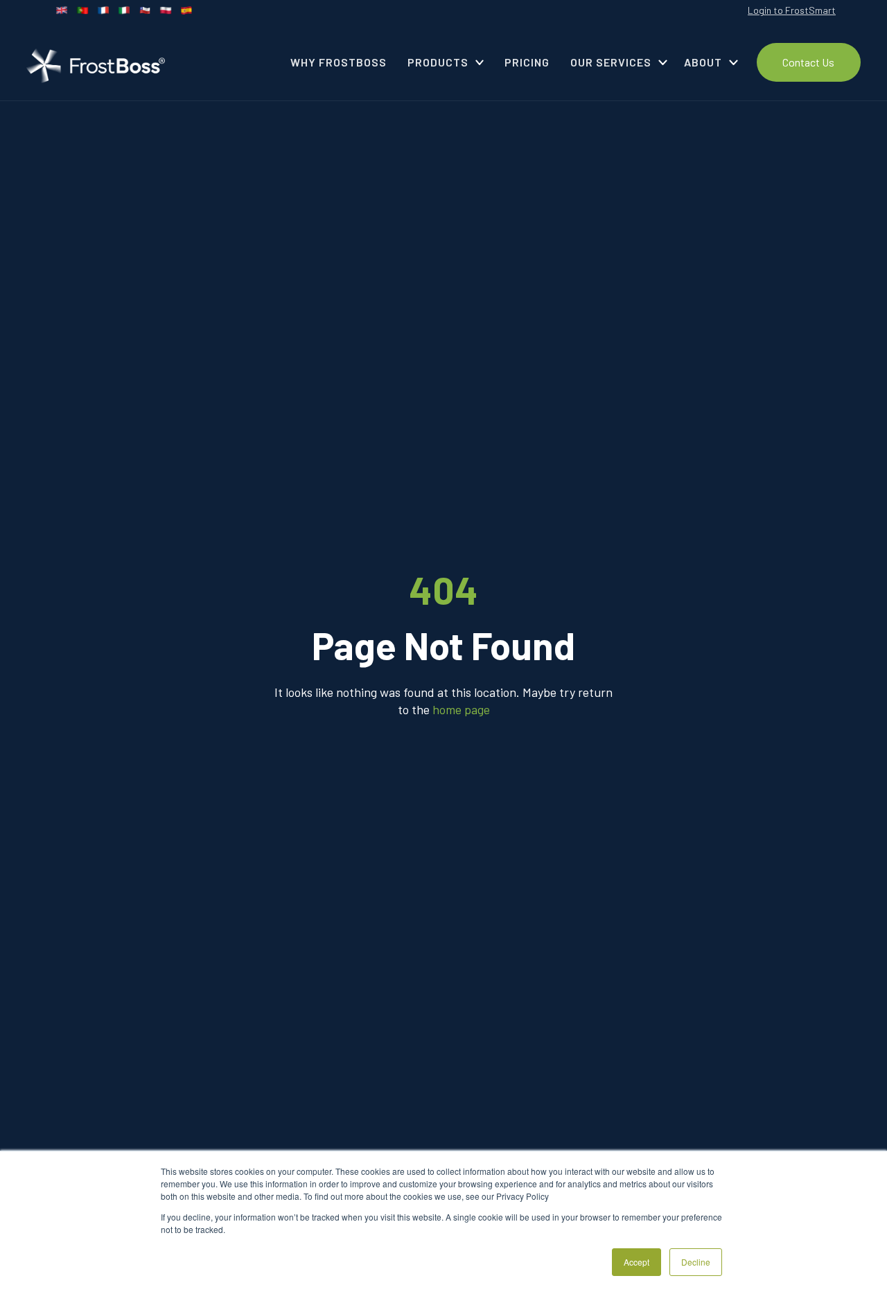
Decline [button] (695, 1262)
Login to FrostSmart (792, 10)
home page (461, 709)
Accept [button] (636, 1262)
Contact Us (808, 62)
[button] (446, 62)
